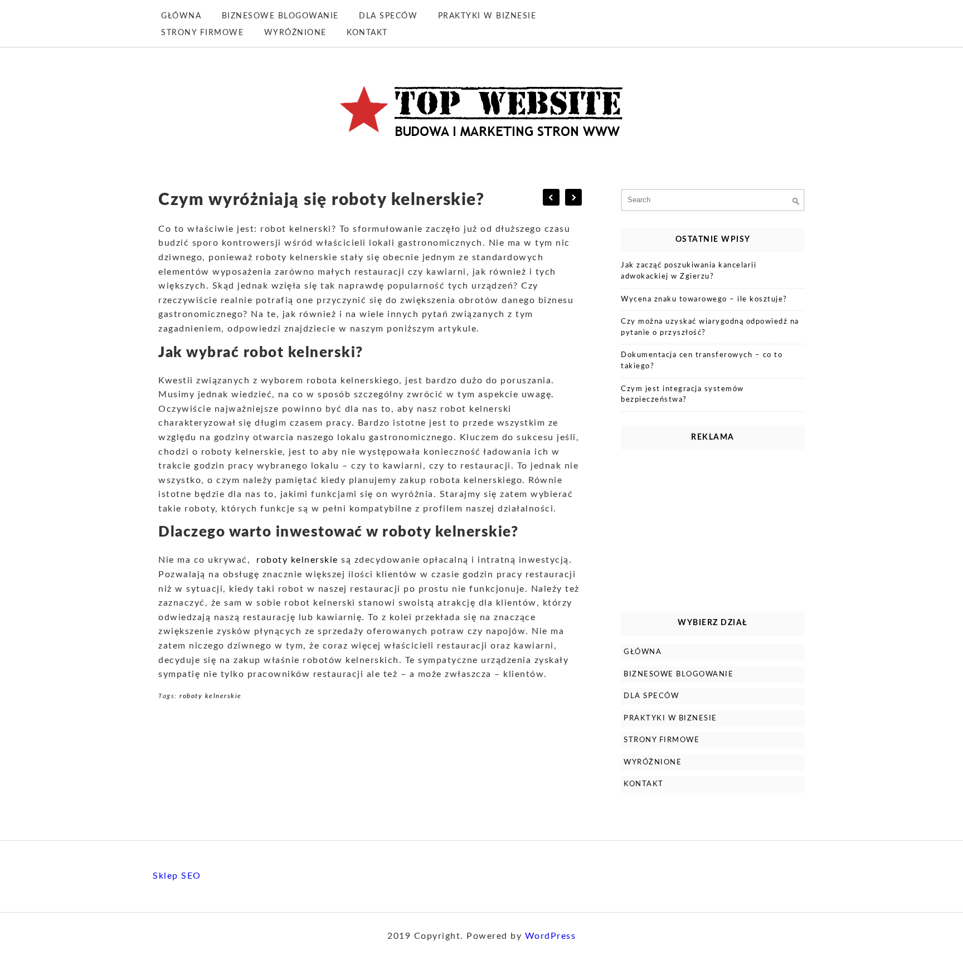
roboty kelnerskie (297, 559)
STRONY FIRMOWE (202, 33)
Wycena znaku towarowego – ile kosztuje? (704, 299)
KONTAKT (367, 33)
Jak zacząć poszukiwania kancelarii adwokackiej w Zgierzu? (688, 271)
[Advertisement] (713, 527)
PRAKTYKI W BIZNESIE (487, 16)
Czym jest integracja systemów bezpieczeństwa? (682, 395)
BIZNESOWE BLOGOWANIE (280, 16)
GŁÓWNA (181, 16)
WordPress (550, 936)
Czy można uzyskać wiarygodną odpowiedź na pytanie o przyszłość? (710, 327)
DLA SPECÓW (388, 16)
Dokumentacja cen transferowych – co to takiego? (701, 361)
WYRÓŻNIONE (295, 33)
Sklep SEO (177, 875)
